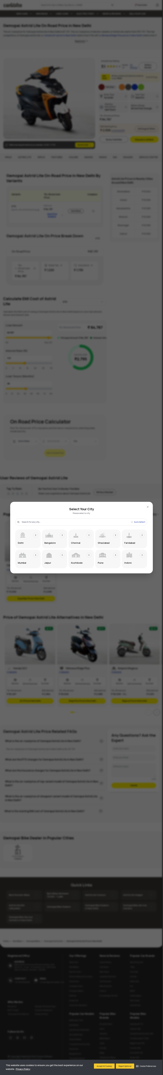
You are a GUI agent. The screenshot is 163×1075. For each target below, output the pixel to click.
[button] (146, 1066)
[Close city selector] (147, 506)
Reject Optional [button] (125, 1066)
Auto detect (139, 522)
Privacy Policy (23, 1069)
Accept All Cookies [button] (104, 1066)
